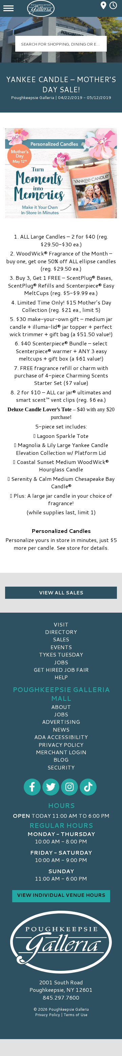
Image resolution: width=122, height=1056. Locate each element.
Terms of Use (75, 1014)
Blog (61, 759)
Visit (61, 624)
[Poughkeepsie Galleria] (61, 942)
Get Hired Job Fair (61, 669)
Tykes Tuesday (61, 654)
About (61, 707)
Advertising (61, 722)
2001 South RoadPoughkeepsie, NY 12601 (61, 985)
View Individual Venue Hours (61, 895)
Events (61, 647)
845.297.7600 (61, 997)
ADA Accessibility (61, 737)
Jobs (61, 662)
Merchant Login (61, 752)
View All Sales (61, 592)
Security (61, 767)
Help (61, 677)
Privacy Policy (61, 744)
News (61, 729)
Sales (61, 639)
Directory (61, 632)
